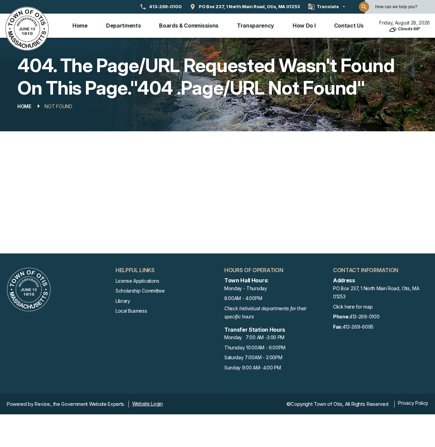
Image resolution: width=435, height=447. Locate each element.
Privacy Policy (413, 403)
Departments (123, 25)
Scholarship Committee (140, 291)
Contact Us (349, 25)
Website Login (147, 404)
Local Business (131, 311)
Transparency (255, 25)
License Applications (137, 281)
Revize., (43, 404)
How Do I (304, 25)
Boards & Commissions (189, 25)
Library (123, 301)
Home (80, 25)
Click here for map (352, 307)
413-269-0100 (356, 316)
